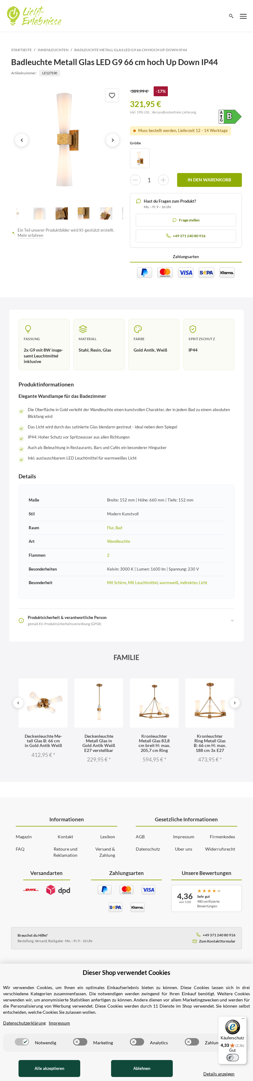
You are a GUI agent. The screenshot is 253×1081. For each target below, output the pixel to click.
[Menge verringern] (135, 180)
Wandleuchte (118, 541)
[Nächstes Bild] (112, 140)
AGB (140, 836)
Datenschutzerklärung (24, 1022)
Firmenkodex (222, 836)
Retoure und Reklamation (65, 852)
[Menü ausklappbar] (243, 16)
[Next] (235, 703)
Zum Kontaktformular (217, 941)
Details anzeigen (218, 1073)
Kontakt (65, 836)
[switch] (22, 1042)
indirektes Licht (193, 582)
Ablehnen (141, 1068)
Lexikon (107, 836)
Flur (110, 527)
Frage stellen (189, 220)
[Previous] (18, 703)
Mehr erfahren (30, 235)
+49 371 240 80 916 (219, 935)
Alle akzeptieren (49, 1068)
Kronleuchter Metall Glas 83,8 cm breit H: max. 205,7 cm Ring (154, 743)
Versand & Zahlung (105, 852)
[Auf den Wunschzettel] (112, 95)
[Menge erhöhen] (163, 180)
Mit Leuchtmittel (143, 582)
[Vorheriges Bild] (21, 140)
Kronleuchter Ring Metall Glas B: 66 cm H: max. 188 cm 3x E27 (210, 743)
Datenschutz (148, 849)
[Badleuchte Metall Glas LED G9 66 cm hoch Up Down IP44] (67, 140)
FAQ (20, 849)
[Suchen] (231, 16)
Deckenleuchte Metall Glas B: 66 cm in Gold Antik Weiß (43, 740)
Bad (118, 527)
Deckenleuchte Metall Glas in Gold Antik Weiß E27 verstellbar (98, 743)
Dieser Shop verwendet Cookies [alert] (126, 972)
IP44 (193, 350)
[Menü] (243, 1020)
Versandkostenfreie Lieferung (174, 112)
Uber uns (183, 849)
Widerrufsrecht (220, 849)
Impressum (183, 836)
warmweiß (169, 582)
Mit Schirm (116, 582)
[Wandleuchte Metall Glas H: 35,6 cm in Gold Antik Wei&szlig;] (140, 158)
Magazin (24, 836)
